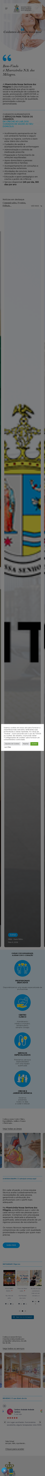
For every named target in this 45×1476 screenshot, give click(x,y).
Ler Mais (7, 747)
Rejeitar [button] (26, 744)
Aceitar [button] (34, 744)
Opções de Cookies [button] (12, 744)
